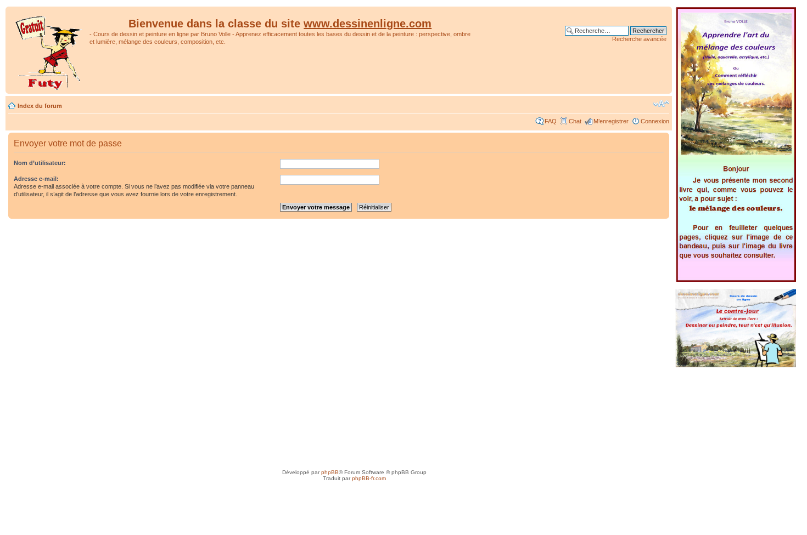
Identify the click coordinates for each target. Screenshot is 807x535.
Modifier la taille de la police (661, 104)
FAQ (551, 121)
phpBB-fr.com (369, 478)
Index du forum (40, 106)
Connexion (655, 121)
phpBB (330, 472)
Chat (575, 121)
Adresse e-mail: (36, 178)
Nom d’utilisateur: (40, 163)
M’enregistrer (611, 121)
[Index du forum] (48, 50)
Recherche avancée (639, 39)
